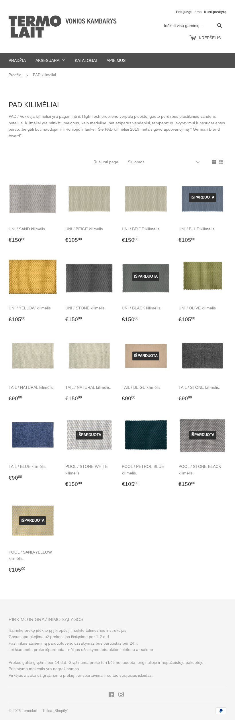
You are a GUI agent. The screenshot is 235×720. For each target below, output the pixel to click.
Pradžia (17, 60)
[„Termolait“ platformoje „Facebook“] (111, 695)
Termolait (29, 711)
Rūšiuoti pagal (106, 162)
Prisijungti (184, 12)
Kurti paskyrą (215, 12)
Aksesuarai (49, 60)
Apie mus (116, 60)
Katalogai (86, 60)
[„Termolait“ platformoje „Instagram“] (121, 695)
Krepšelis (209, 38)
